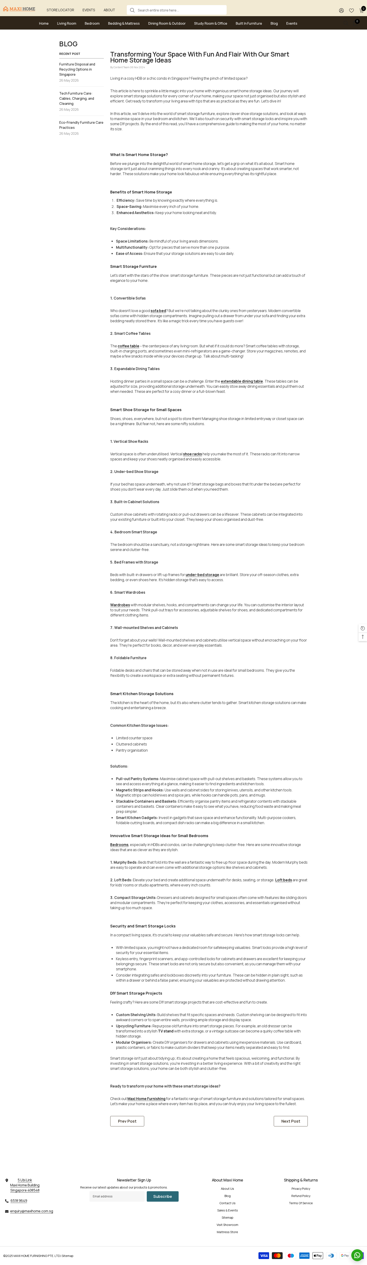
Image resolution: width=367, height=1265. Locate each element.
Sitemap (67, 1256)
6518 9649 (19, 1200)
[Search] (177, 10)
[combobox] (181, 10)
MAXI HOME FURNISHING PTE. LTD (37, 1256)
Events (89, 10)
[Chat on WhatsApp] (357, 1255)
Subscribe (162, 1196)
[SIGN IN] (341, 10)
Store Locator (60, 10)
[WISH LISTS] (351, 10)
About (109, 10)
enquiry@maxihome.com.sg (31, 1211)
